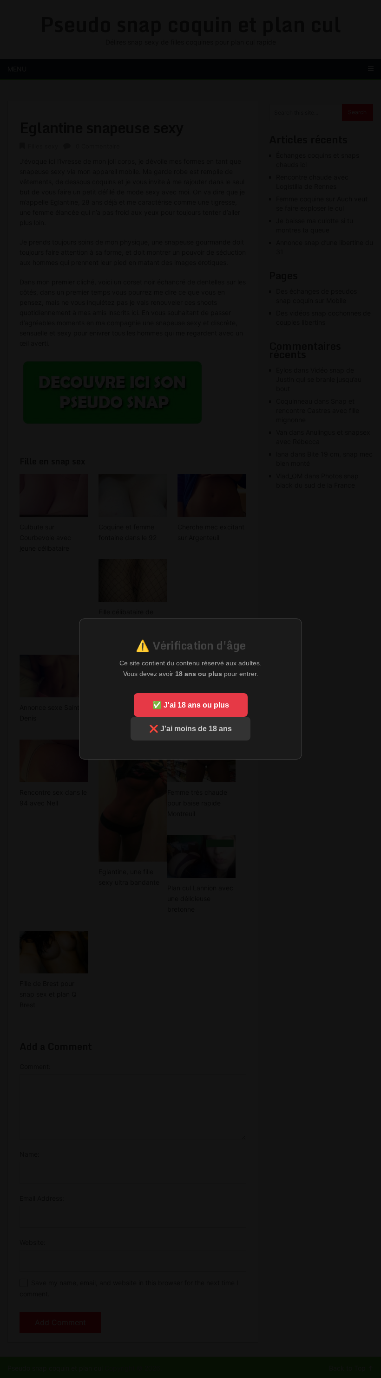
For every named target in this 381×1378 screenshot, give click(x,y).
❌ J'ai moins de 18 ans (190, 729)
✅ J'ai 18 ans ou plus (190, 705)
